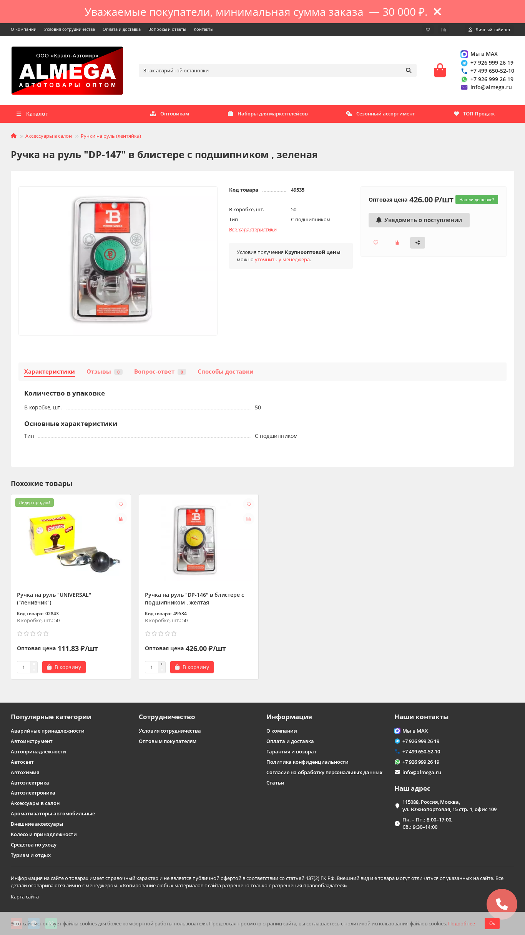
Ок (492, 923)
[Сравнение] (443, 29)
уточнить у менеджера (282, 259)
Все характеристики (253, 229)
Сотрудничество (167, 716)
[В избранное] (121, 504)
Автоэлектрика (30, 782)
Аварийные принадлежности (48, 730)
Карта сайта (25, 896)
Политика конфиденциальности (307, 761)
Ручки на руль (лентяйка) (111, 135)
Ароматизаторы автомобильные (53, 813)
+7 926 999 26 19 (491, 62)
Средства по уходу (33, 844)
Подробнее (461, 923)
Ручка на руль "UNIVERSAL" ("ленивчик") (54, 598)
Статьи (275, 782)
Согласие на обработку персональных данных (324, 772)
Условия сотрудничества (69, 29)
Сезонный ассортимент (385, 113)
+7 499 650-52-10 (492, 70)
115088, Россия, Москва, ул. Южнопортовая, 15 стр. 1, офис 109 (449, 805)
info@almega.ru (491, 87)
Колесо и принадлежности (44, 834)
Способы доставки (226, 371)
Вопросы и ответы (167, 29)
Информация (289, 716)
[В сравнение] (121, 518)
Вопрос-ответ (158, 371)
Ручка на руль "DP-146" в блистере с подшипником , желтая (194, 598)
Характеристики (49, 371)
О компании (24, 29)
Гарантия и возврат (291, 751)
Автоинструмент (32, 741)
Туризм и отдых (31, 855)
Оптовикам (174, 113)
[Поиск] (408, 70)
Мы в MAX (484, 53)
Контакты (203, 29)
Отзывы (103, 371)
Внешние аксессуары (37, 823)
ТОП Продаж (479, 113)
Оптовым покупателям (167, 741)
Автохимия (25, 772)
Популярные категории (51, 716)
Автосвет (22, 761)
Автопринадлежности (38, 751)
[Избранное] (428, 29)
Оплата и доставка (122, 29)
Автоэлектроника (33, 792)
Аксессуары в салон (48, 135)
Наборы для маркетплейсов (273, 113)
